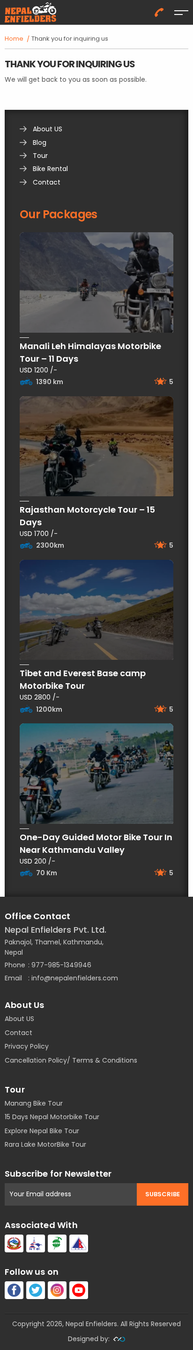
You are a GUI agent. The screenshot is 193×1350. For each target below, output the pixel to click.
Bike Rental (50, 168)
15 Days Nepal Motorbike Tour (52, 1116)
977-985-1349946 (61, 965)
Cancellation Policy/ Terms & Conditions (71, 1060)
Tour (40, 155)
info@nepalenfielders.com (74, 978)
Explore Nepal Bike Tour (42, 1131)
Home (14, 38)
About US (47, 129)
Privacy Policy (27, 1046)
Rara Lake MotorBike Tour (45, 1144)
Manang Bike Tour (34, 1103)
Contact (46, 182)
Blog (39, 142)
